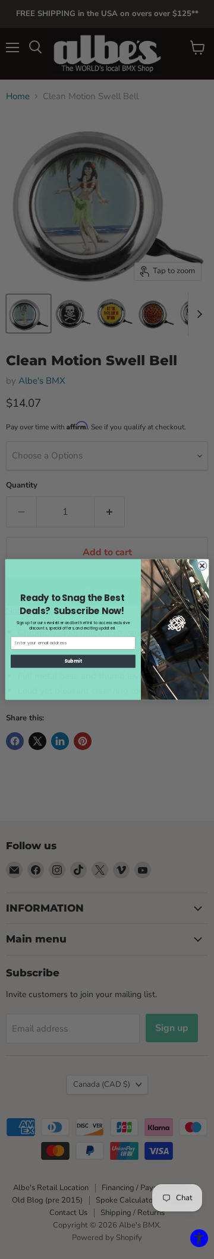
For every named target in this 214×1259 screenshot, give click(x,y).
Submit (73, 661)
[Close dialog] (201, 565)
